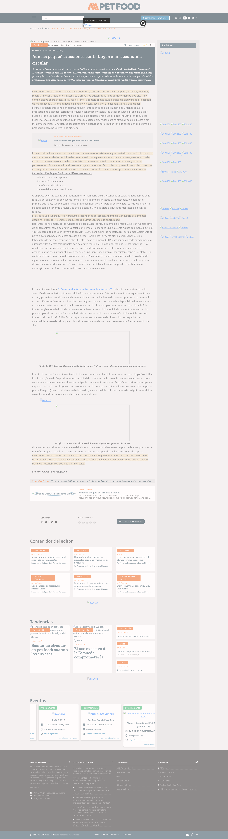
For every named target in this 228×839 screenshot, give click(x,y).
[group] (50, 724)
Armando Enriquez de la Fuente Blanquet (70, 145)
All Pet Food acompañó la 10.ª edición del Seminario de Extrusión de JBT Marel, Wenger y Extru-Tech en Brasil (92, 822)
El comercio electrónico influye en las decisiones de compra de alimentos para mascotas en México (91, 790)
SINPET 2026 (165, 776)
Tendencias (41, 621)
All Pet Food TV (128, 834)
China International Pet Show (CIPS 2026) (178, 789)
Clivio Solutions (124, 785)
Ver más (34, 787)
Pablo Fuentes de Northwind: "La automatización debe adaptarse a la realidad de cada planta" (89, 781)
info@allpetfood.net (42, 795)
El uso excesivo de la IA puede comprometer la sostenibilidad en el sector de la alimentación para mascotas (101, 481)
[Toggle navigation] (34, 18)
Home (96, 834)
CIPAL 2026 (165, 768)
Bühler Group (123, 780)
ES (193, 17)
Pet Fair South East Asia (170, 785)
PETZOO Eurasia (167, 772)
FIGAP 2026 (165, 780)
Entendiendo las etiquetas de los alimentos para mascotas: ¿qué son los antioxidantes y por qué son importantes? (92, 800)
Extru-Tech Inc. (123, 789)
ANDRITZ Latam (124, 772)
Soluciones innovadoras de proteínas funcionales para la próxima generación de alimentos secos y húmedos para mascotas (92, 771)
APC (119, 776)
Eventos (38, 700)
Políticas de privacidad (110, 834)
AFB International (125, 768)
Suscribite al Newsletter (130, 521)
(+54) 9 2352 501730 (42, 798)
